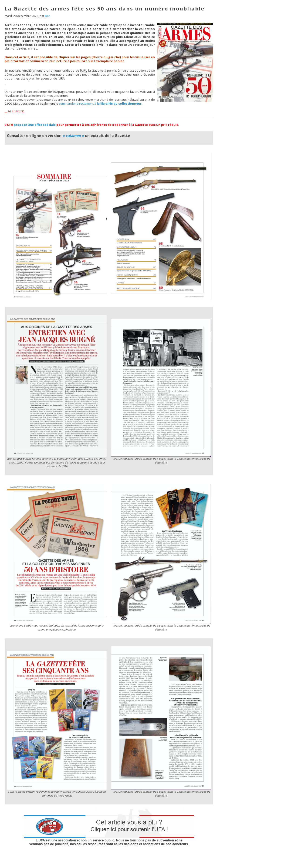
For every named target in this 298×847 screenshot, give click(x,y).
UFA (47, 16)
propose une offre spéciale (35, 125)
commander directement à (100, 103)
